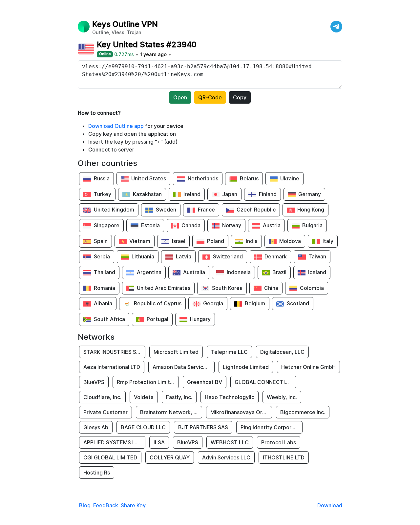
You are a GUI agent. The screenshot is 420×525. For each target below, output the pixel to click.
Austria (272, 225)
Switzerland (228, 256)
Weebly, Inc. (282, 397)
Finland (268, 194)
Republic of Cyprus (157, 303)
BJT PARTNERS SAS (203, 427)
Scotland (298, 303)
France (206, 209)
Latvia (183, 256)
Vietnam (139, 241)
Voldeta (144, 397)
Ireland (191, 194)
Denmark (275, 256)
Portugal (157, 319)
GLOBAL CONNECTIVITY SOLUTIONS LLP (265, 382)
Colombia (312, 288)
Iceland (317, 272)
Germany (309, 194)
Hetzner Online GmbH (308, 367)
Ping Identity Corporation (271, 427)
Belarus (249, 178)
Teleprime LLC (229, 352)
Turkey (102, 194)
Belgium (255, 303)
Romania (104, 288)
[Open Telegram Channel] (336, 26)
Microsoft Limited (176, 352)
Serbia (102, 256)
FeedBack (105, 505)
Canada (190, 225)
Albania (103, 303)
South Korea (227, 288)
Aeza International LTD (111, 367)
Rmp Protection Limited (147, 382)
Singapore (106, 225)
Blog (85, 505)
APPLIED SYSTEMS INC (112, 442)
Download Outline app (116, 126)
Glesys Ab (95, 427)
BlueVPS (93, 382)
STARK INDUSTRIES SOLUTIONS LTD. (114, 352)
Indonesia (239, 272)
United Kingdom (114, 209)
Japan (229, 194)
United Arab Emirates (163, 288)
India (252, 241)
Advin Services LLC (226, 457)
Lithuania (143, 256)
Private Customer (105, 412)
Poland (215, 241)
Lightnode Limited (246, 367)
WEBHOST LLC (230, 442)
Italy (328, 241)
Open (180, 97)
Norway (231, 225)
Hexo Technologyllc (229, 397)
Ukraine (289, 178)
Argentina (149, 272)
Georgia (213, 303)
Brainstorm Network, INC (171, 412)
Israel (178, 241)
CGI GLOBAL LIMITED (110, 457)
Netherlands (203, 178)
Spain (101, 241)
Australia (194, 272)
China (271, 288)
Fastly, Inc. (179, 397)
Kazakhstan (147, 194)
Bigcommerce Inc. (302, 412)
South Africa (109, 319)
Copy (239, 97)
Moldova (290, 241)
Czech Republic (256, 209)
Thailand (104, 272)
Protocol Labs (278, 442)
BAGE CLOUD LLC (143, 427)
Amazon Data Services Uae (183, 367)
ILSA (159, 442)
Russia (102, 178)
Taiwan (317, 256)
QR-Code (210, 97)
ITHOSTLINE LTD (283, 457)
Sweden (166, 209)
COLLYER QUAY (170, 457)
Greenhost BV (204, 382)
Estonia (150, 225)
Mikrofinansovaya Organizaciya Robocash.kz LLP (241, 412)
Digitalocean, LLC (282, 352)
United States (148, 178)
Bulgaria (312, 225)
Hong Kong (310, 209)
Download (329, 505)
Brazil (279, 272)
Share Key (133, 505)
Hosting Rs (96, 472)
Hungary (200, 319)
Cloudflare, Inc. (102, 397)
